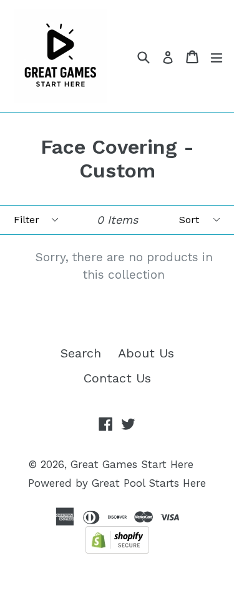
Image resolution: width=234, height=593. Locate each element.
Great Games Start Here (132, 464)
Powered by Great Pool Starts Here (117, 483)
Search (81, 353)
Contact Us (117, 378)
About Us (146, 353)
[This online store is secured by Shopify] (117, 549)
